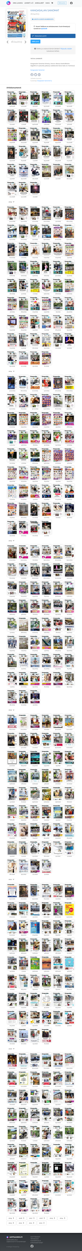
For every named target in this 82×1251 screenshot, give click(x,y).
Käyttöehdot (35, 1237)
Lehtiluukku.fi (16, 1237)
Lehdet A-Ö (28, 3)
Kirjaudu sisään (66, 49)
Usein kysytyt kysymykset (16, 1241)
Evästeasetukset (36, 1242)
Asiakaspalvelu (12, 1240)
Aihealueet (39, 3)
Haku (48, 3)
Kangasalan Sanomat (37, 70)
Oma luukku (18, 3)
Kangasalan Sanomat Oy (44, 80)
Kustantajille (35, 1240)
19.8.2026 (44, 28)
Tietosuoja (34, 1239)
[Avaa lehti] (12, 97)
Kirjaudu (62, 3)
